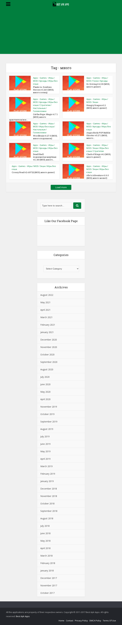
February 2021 (47, 324)
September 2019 (48, 421)
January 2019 (47, 481)
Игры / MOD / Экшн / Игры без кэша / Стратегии (97, 148)
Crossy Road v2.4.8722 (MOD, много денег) (33, 172)
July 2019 (45, 436)
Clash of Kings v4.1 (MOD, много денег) (98, 155)
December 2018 (48, 488)
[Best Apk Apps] (61, 3)
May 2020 (45, 391)
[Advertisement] (61, 32)
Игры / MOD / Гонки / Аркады (97, 79)
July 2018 (45, 525)
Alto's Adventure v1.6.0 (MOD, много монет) (97, 176)
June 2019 (45, 443)
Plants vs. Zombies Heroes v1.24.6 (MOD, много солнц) (43, 90)
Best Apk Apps (23, 616)
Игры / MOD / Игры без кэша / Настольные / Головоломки (44, 128)
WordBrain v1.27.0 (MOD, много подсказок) (45, 137)
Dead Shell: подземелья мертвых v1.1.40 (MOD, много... (44, 157)
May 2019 (45, 451)
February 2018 (47, 563)
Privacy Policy (81, 620)
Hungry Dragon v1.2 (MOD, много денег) (96, 106)
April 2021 (45, 309)
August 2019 (46, 429)
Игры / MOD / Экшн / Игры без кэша (97, 169)
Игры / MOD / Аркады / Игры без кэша (45, 80)
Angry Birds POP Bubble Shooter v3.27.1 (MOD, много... (98, 135)
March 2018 (46, 555)
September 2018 (48, 510)
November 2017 (48, 585)
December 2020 (48, 339)
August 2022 (46, 294)
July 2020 (45, 376)
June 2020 (45, 384)
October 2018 (47, 503)
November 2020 (48, 347)
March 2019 (46, 466)
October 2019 (47, 414)
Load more (61, 187)
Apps (35, 77)
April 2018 (45, 548)
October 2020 (47, 354)
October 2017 (47, 592)
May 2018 (45, 540)
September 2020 (48, 361)
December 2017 (48, 578)
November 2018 (48, 496)
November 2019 (48, 406)
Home (61, 620)
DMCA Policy (95, 620)
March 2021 (46, 317)
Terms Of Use (109, 620)
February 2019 (47, 473)
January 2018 (47, 570)
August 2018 (46, 518)
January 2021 (47, 332)
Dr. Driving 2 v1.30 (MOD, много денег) (98, 85)
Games (43, 77)
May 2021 (45, 302)
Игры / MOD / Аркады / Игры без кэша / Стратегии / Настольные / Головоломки (45, 105)
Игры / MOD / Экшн (97, 101)
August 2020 (46, 369)
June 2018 (45, 533)
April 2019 (45, 458)
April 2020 (45, 399)
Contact (69, 620)
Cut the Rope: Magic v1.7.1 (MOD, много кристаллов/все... (33, 117)
